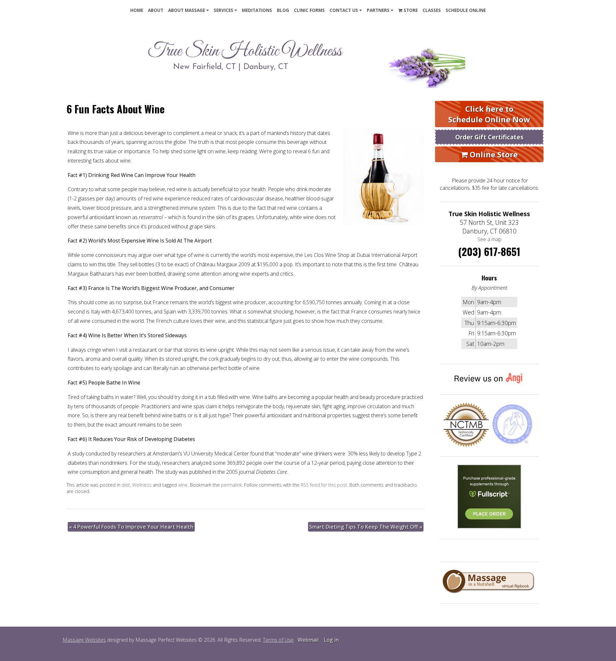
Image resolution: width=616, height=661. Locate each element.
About (155, 10)
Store (410, 10)
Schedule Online (466, 10)
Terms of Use (278, 639)
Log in (331, 639)
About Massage (186, 10)
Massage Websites (84, 639)
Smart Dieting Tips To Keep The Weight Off (365, 526)
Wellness (142, 485)
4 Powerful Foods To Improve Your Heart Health (131, 526)
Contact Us (343, 10)
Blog (283, 10)
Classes (432, 10)
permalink (231, 485)
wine (183, 485)
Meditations (257, 10)
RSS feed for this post (324, 485)
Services (223, 10)
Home (136, 10)
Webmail (308, 639)
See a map (489, 239)
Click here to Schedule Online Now (489, 114)
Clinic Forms (309, 10)
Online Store (493, 154)
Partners (378, 10)
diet (126, 485)
